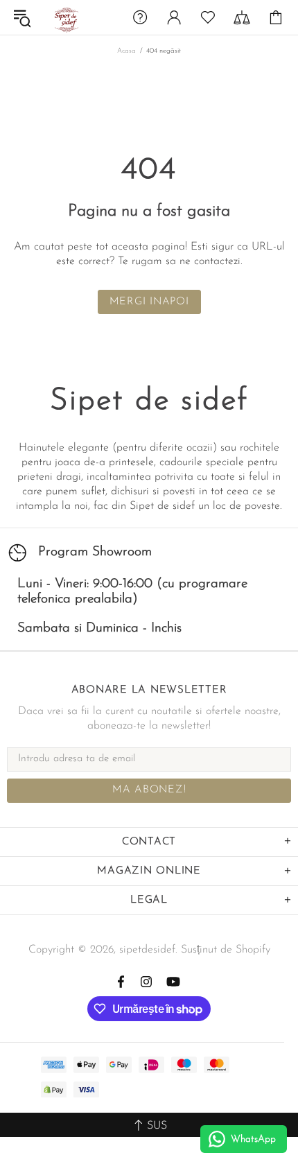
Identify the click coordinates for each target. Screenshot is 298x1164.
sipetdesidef (65, 17)
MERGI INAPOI (149, 302)
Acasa (126, 51)
